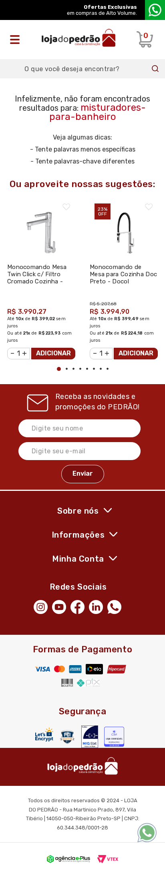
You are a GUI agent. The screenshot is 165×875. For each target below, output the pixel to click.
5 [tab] (87, 369)
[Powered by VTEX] (107, 859)
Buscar (155, 68)
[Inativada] (89, 737)
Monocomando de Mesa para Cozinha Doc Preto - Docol (123, 274)
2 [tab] (67, 369)
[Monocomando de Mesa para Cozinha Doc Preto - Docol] (124, 228)
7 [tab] (101, 369)
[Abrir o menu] (17, 39)
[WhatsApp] (116, 606)
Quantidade (12, 349)
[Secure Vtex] (67, 736)
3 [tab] (73, 369)
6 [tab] (94, 369)
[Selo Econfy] (114, 737)
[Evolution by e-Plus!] (68, 859)
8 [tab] (108, 369)
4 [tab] (80, 369)
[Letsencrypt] (44, 734)
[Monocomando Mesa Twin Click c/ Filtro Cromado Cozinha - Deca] (41, 228)
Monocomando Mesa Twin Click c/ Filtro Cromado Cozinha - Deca (37, 277)
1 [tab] (59, 369)
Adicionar (53, 353)
